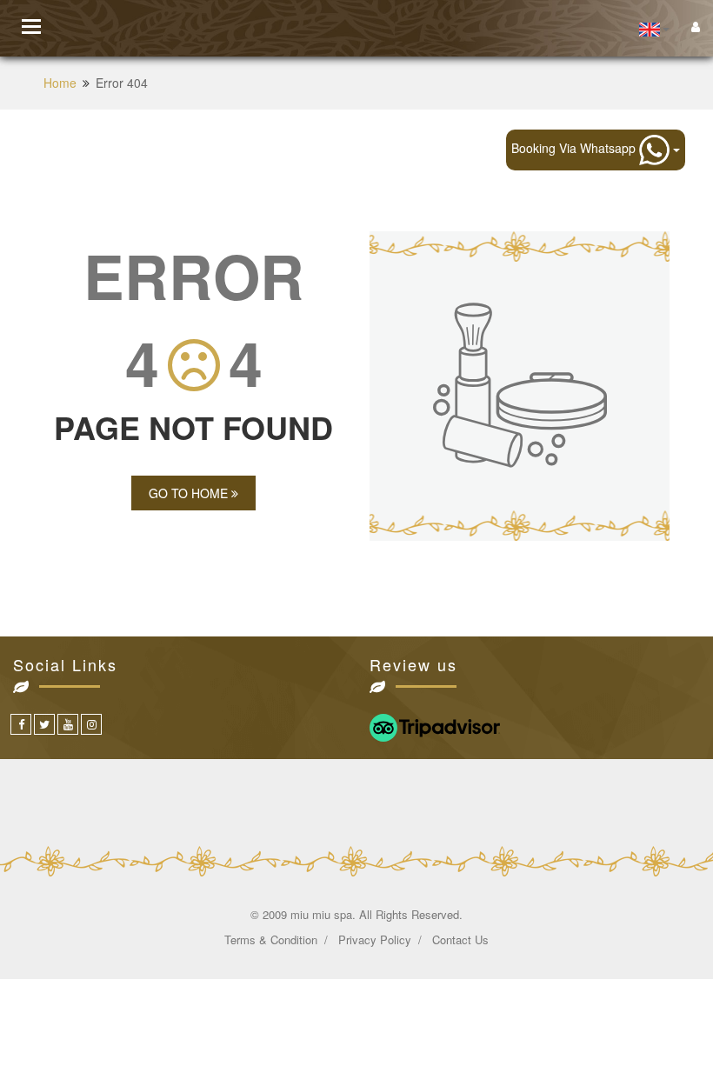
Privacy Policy (374, 939)
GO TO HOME (190, 493)
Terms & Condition (270, 939)
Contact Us (460, 939)
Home (60, 82)
